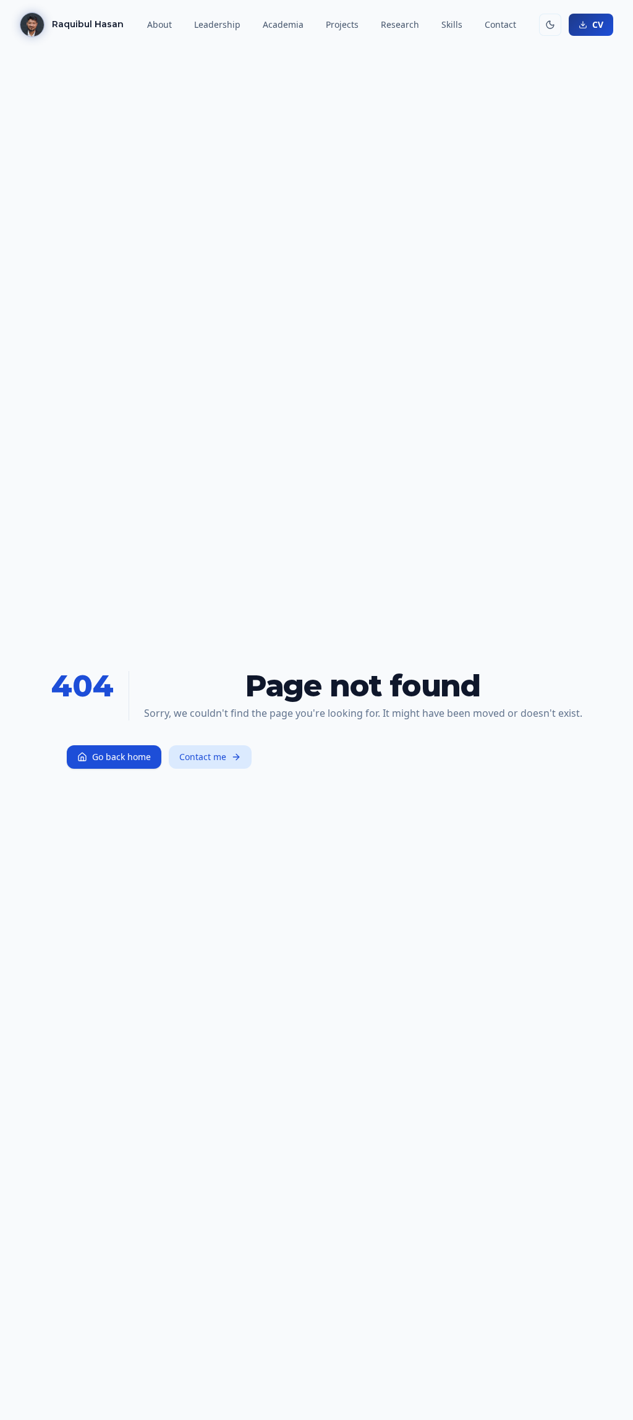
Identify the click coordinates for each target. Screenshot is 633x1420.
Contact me (202, 757)
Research (400, 24)
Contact (500, 24)
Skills (451, 24)
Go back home (121, 757)
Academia (283, 24)
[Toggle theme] (550, 25)
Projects (342, 24)
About (159, 24)
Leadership (217, 24)
